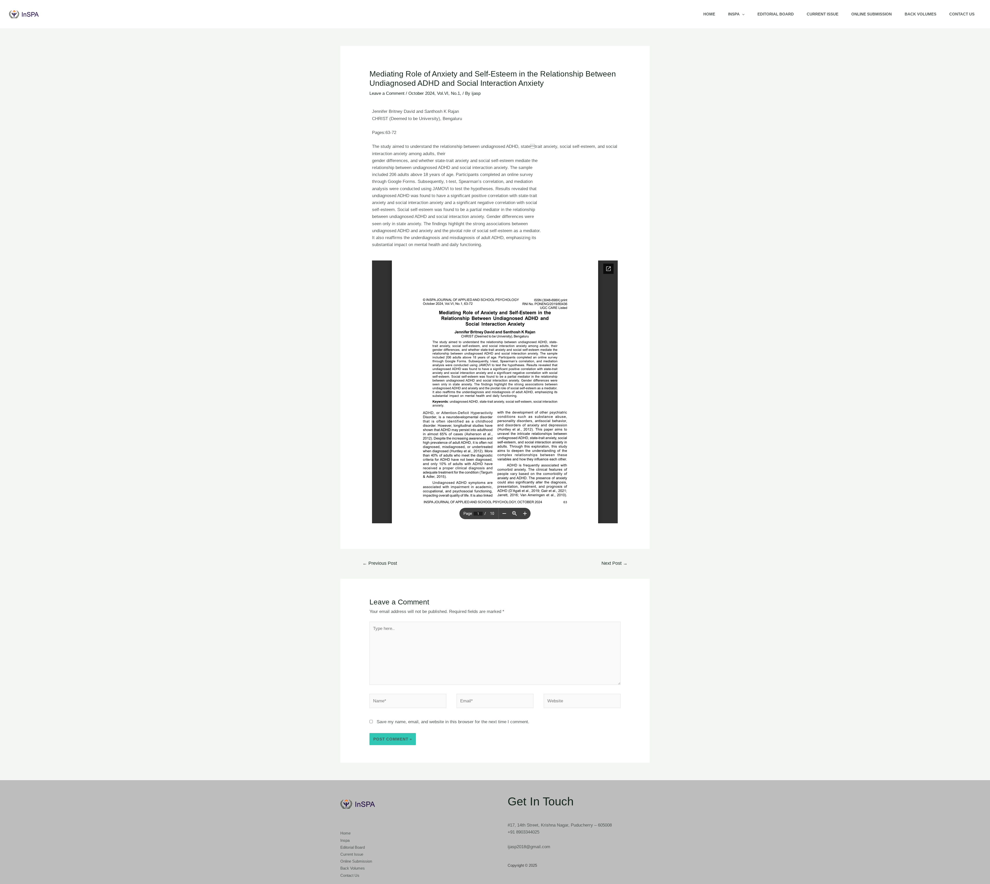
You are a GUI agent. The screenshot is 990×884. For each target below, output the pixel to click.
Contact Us (962, 14)
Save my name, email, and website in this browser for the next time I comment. (453, 721)
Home (709, 14)
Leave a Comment (387, 93)
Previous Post (379, 563)
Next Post (614, 563)
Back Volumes (920, 14)
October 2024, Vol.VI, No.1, (434, 93)
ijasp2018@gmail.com (529, 846)
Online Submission (871, 14)
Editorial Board (775, 14)
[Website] (582, 702)
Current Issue (822, 14)
